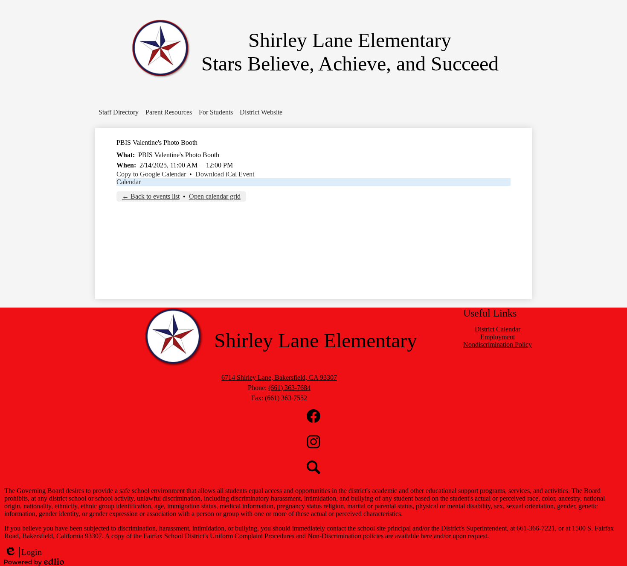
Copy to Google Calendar (151, 174)
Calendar (128, 181)
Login (23, 552)
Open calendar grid (215, 196)
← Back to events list (151, 196)
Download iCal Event (224, 174)
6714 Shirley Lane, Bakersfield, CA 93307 (279, 377)
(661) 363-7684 (289, 387)
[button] (118, 112)
